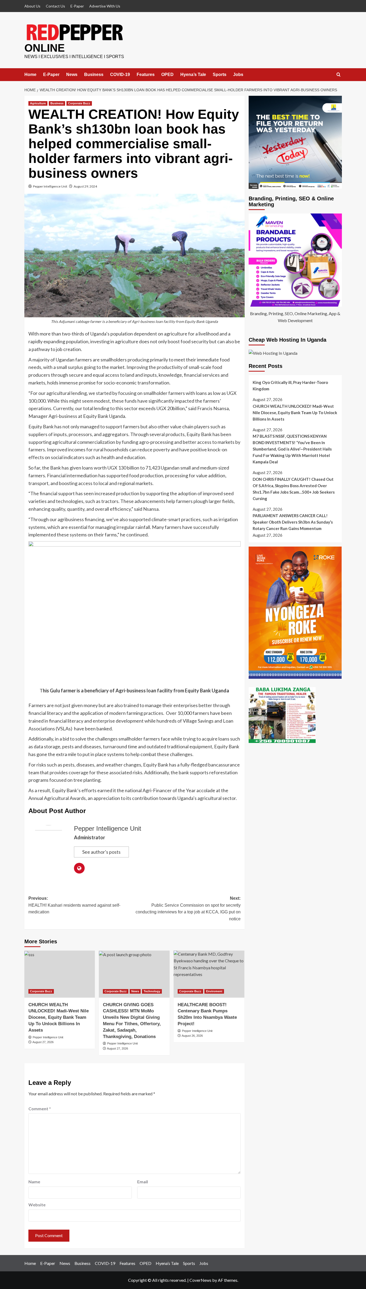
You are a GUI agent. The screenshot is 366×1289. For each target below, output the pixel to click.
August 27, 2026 (43, 1042)
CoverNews (200, 1280)
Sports (219, 74)
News (71, 74)
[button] (338, 74)
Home (30, 74)
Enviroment (214, 991)
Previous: (74, 905)
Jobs (238, 74)
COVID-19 (120, 74)
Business (93, 74)
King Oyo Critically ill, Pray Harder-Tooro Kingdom (290, 385)
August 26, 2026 (192, 1035)
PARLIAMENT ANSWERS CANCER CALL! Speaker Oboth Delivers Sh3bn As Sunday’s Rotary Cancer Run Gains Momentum (293, 522)
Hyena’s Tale (193, 74)
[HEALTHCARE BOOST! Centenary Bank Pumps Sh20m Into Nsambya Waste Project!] (209, 974)
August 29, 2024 (85, 186)
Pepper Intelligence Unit (50, 186)
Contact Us (55, 6)
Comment (39, 1108)
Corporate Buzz (79, 103)
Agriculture (38, 103)
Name (34, 1181)
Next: (188, 908)
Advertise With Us (104, 6)
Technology (152, 991)
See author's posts (101, 852)
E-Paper (77, 6)
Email (142, 1181)
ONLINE (44, 48)
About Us (32, 6)
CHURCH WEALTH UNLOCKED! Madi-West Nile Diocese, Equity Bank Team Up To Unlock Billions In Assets (58, 1017)
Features (146, 74)
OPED (167, 74)
